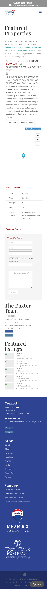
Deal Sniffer (12, 123)
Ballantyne (8, 445)
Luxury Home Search (12, 490)
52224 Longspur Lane (22, 378)
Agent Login (27, 585)
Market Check (27, 123)
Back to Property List (33, 129)
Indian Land (9, 453)
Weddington (9, 473)
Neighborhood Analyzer (27, 50)
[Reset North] (38, 143)
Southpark (8, 469)
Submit (13, 292)
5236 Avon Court (21, 356)
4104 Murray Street (22, 363)
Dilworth (8, 449)
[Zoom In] (38, 136)
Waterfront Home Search (14, 498)
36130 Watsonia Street (23, 386)
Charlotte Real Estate (29, 579)
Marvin (7, 465)
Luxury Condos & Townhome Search (18, 501)
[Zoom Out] (38, 139)
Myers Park (9, 457)
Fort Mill (8, 461)
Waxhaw (8, 477)
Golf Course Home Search (14, 494)
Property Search (11, 47)
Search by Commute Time (27, 47)
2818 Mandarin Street (22, 371)
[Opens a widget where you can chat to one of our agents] (37, 584)
